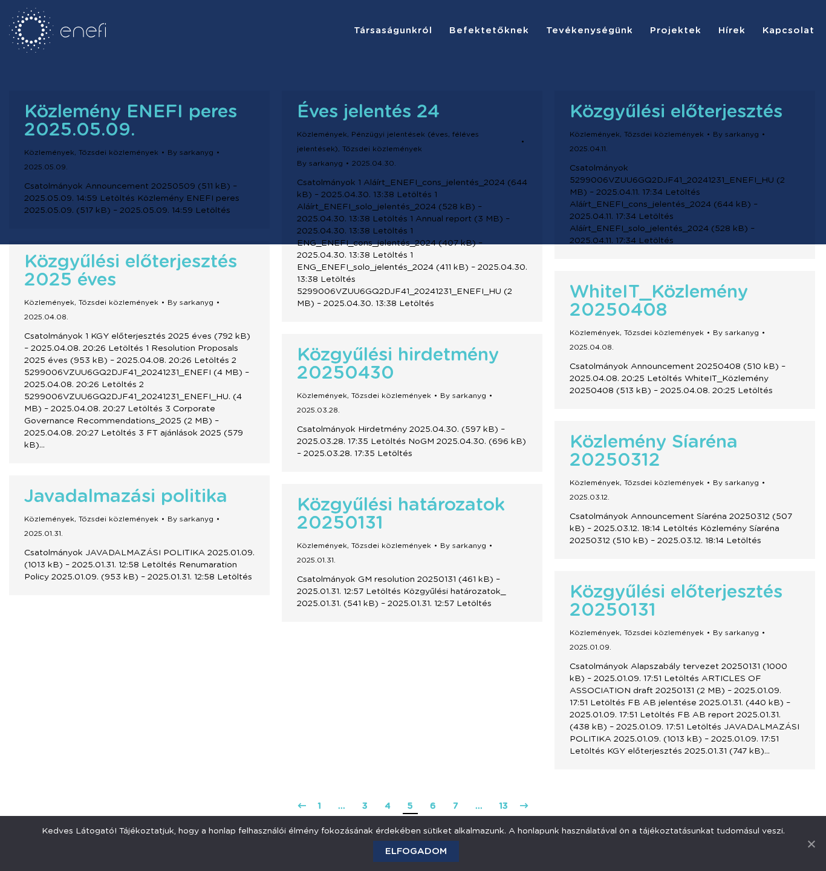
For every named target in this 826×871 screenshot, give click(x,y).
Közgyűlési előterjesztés (676, 112)
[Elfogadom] (811, 844)
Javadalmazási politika (125, 497)
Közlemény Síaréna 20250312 (654, 451)
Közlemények (49, 152)
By (190, 152)
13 (503, 806)
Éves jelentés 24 (368, 112)
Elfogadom (416, 851)
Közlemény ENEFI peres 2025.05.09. (130, 121)
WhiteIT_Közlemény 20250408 (659, 301)
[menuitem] (393, 30)
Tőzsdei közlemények (118, 152)
